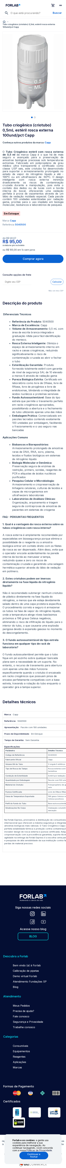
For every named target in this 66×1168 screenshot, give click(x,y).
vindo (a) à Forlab (30, 965)
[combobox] (35, 13)
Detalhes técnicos (19, 702)
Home (4, 21)
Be (14, 965)
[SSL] (19, 1123)
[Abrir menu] (60, 5)
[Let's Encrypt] (54, 1112)
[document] (33, 1149)
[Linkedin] (43, 914)
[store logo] (27, 5)
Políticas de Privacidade (39, 1150)
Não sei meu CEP (56, 291)
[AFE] (35, 1112)
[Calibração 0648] (17, 1113)
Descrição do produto (22, 303)
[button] (31, 117)
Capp (13, 220)
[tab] (33, 303)
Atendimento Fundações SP (30, 981)
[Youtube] (43, 922)
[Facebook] (32, 922)
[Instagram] (32, 914)
